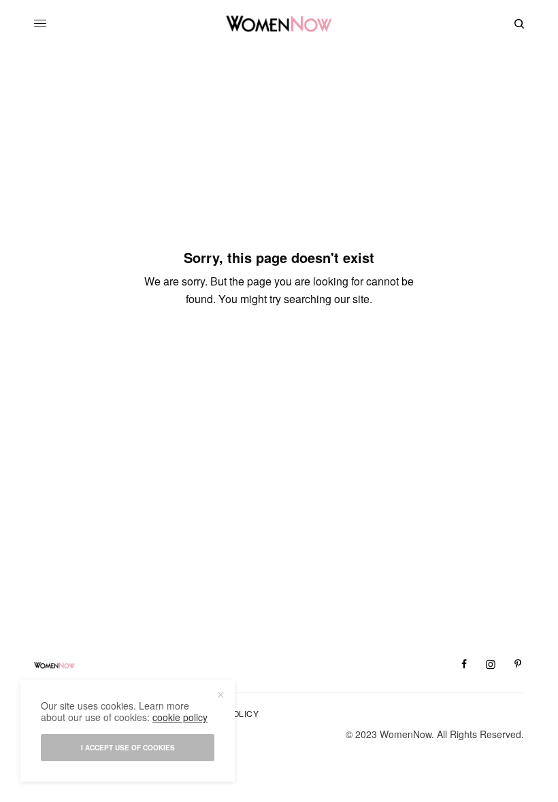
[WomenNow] (279, 24)
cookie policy (180, 717)
